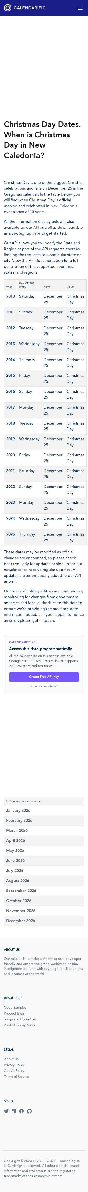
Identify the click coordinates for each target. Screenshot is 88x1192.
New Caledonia (63, 206)
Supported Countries (20, 1019)
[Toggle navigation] (80, 8)
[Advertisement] (44, 67)
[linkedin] (14, 1111)
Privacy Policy (14, 1065)
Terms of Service (16, 1076)
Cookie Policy (14, 1071)
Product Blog (14, 1013)
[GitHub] (29, 1111)
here (36, 233)
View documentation (44, 686)
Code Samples (15, 1007)
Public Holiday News (19, 1025)
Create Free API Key (44, 677)
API (36, 227)
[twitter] (6, 1111)
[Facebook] (21, 1111)
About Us (11, 1059)
